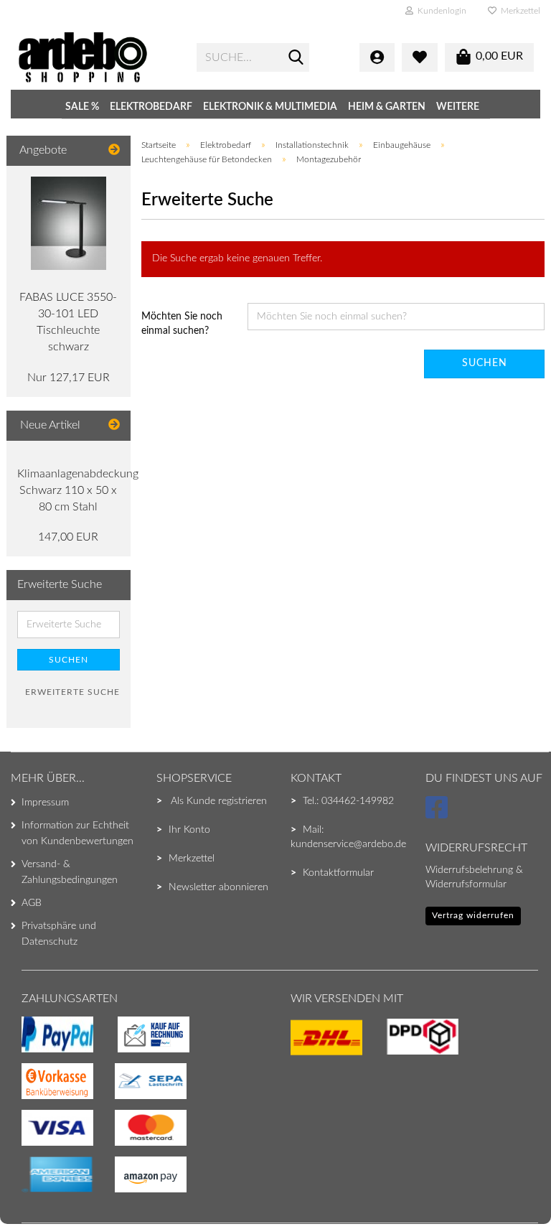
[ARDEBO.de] (96, 57)
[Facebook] (438, 814)
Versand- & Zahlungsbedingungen (70, 872)
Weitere (457, 107)
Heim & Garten (386, 107)
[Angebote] (114, 150)
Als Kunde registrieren (219, 801)
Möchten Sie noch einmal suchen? (181, 324)
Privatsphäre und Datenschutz (59, 934)
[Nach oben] (39, 1189)
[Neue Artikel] (114, 425)
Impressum (45, 803)
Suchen (484, 363)
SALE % (82, 107)
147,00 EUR (68, 537)
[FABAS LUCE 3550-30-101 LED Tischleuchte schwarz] (68, 223)
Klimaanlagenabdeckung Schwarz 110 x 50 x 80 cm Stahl (77, 490)
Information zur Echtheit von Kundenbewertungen (77, 833)
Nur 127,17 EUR (68, 377)
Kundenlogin (439, 10)
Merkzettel (518, 10)
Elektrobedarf (151, 107)
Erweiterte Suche (72, 692)
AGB (32, 903)
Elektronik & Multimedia (270, 107)
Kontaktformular (338, 873)
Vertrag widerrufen (473, 915)
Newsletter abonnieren (218, 887)
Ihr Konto (189, 830)
